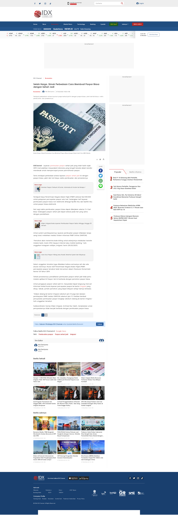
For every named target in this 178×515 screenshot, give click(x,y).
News (44, 24)
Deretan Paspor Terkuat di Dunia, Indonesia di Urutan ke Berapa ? (63, 187)
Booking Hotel (37, 492)
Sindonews (49, 490)
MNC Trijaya (73, 490)
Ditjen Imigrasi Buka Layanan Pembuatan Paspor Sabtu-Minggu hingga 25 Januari (66, 224)
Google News (61, 331)
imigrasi (83, 286)
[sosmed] (101, 170)
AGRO (73, 33)
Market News (68, 24)
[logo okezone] (47, 29)
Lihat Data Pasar (153, 34)
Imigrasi (73, 334)
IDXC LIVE (137, 24)
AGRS (82, 33)
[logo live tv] (76, 29)
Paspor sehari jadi (61, 334)
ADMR (29, 33)
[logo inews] (69, 29)
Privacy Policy (81, 498)
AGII (61, 33)
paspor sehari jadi (73, 175)
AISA (112, 33)
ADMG (17, 33)
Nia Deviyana (49, 91)
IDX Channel (37, 78)
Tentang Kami (37, 498)
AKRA (132, 33)
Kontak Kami (58, 498)
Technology (81, 24)
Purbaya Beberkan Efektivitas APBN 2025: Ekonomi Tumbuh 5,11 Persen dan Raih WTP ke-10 (128, 208)
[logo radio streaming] (85, 29)
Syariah (103, 24)
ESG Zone (114, 24)
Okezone (35, 490)
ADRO (40, 33)
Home (35, 24)
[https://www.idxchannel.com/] (42, 14)
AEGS (51, 33)
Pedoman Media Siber (69, 498)
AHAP (91, 33)
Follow (100, 324)
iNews (60, 490)
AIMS (102, 33)
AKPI (123, 33)
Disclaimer (51, 498)
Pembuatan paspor (46, 334)
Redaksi (44, 498)
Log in (141, 3)
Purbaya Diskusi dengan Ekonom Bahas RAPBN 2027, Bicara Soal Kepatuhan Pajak (126, 218)
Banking (92, 24)
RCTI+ (49, 492)
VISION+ (61, 492)
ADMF (7, 33)
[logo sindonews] (58, 29)
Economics (54, 24)
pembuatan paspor (57, 165)
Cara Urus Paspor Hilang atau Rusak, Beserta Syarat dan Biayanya (63, 254)
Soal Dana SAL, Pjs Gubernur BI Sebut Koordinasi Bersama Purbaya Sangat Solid (127, 197)
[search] (122, 3)
